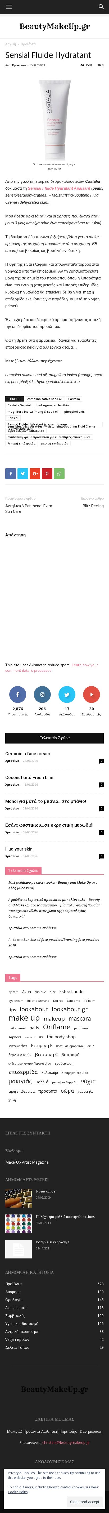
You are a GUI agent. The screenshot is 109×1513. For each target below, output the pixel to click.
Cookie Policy (18, 1492)
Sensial (13, 418)
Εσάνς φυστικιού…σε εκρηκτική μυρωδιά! (49, 825)
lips (12, 1009)
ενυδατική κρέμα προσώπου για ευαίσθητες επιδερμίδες (49, 437)
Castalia (74, 399)
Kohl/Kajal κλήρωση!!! (52, 1242)
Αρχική (10, 44)
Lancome (73, 1001)
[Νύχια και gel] (18, 1198)
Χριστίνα (19, 65)
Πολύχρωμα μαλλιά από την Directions (65, 1217)
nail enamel (17, 1028)
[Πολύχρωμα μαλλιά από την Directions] (18, 1223)
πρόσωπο (47, 1091)
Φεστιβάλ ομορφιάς (70, 1046)
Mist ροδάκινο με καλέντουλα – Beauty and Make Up (49, 882)
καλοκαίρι (50, 1072)
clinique (40, 992)
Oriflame (56, 1027)
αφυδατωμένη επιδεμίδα (26, 431)
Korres (58, 1001)
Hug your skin (19, 849)
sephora (14, 1037)
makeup (54, 1018)
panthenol (81, 1028)
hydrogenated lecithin (53, 405)
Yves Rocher (17, 1046)
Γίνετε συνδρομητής (91, 690)
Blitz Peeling (93, 506)
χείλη (12, 1100)
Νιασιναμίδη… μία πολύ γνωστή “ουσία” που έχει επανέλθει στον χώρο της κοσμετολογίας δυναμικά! (54, 911)
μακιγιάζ (20, 1081)
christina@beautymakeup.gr (66, 1442)
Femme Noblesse (43, 927)
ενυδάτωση (64, 1063)
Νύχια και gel (46, 1192)
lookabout (34, 1009)
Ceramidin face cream (27, 753)
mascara (80, 1018)
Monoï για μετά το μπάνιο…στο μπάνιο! (45, 801)
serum (30, 1037)
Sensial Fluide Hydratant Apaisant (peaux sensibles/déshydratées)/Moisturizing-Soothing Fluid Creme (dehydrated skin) (52, 424)
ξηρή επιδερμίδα (21, 1091)
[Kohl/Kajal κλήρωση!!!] (18, 1249)
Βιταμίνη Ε (41, 1045)
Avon (26, 991)
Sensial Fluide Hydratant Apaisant (59, 188)
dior (53, 992)
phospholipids (74, 411)
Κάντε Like (17, 688)
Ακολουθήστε (42, 688)
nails (34, 1027)
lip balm (89, 1001)
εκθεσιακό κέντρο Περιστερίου (29, 1063)
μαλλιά (41, 1081)
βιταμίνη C (46, 1054)
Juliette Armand (38, 1001)
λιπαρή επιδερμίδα (21, 443)
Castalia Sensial (19, 405)
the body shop (61, 1036)
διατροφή (70, 1054)
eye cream (16, 1001)
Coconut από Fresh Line (29, 777)
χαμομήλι (85, 1091)
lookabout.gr (70, 1009)
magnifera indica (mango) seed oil (33, 411)
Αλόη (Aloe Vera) (21, 887)
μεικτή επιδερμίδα (54, 443)
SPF (40, 1037)
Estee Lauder (72, 991)
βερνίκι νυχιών (19, 1055)
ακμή (90, 1046)
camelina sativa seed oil (44, 399)
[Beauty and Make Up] (54, 26)
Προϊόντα (28, 44)
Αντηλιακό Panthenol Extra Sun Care (28, 509)
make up (24, 1018)
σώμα (67, 1090)
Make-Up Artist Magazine (27, 1162)
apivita (13, 992)
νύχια (88, 1081)
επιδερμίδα (23, 1072)
